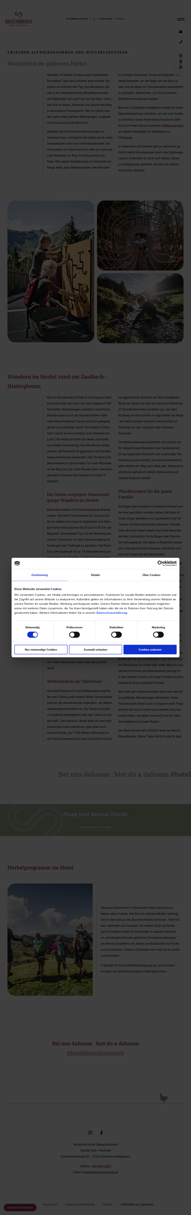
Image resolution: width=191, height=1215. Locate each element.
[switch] (74, 635)
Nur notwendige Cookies (41, 649)
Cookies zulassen (150, 649)
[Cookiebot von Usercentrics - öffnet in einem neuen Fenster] (160, 563)
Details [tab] (95, 574)
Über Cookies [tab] (151, 574)
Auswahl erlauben (95, 649)
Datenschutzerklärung (111, 612)
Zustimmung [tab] (39, 574)
